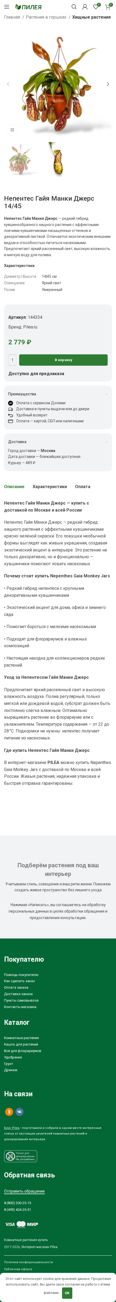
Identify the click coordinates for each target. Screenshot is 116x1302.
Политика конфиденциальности (28, 1262)
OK (67, 1293)
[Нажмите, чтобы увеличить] (12, 130)
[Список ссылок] (58, 975)
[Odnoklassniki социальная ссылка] (9, 1112)
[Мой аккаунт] (85, 6)
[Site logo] (28, 6)
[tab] (14, 487)
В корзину (63, 360)
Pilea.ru (30, 327)
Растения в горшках (46, 17)
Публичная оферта (18, 1269)
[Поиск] (74, 6)
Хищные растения (91, 17)
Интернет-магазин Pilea (39, 1247)
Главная (12, 17)
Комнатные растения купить (26, 1240)
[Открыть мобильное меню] (6, 6)
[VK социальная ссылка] (19, 1112)
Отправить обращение (24, 1191)
